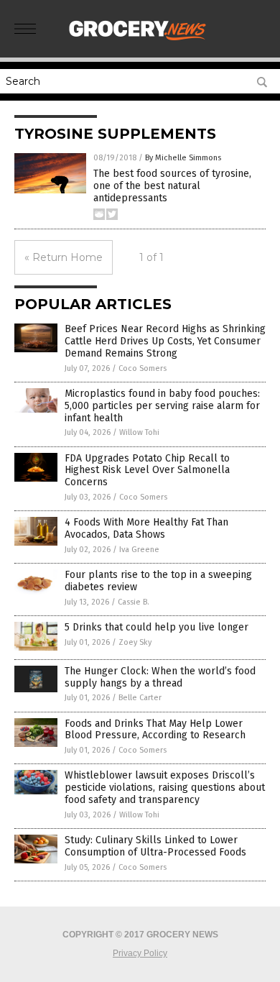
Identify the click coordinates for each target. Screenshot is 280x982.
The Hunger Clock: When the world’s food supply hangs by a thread (160, 677)
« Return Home (63, 257)
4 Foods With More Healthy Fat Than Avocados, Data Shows (146, 528)
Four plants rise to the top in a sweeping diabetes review (158, 581)
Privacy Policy (140, 953)
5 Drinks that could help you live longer (156, 627)
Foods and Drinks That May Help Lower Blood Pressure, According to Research (155, 729)
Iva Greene (139, 549)
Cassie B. (133, 602)
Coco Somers (142, 368)
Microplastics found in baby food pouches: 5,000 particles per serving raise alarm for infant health (162, 405)
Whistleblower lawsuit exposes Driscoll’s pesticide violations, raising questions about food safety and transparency (165, 787)
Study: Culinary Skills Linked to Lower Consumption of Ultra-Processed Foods (155, 846)
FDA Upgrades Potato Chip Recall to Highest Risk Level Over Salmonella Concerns (147, 470)
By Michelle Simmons (183, 157)
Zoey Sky (134, 642)
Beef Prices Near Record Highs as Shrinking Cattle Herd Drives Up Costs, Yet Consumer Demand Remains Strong (165, 341)
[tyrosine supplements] (140, 42)
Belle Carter (140, 697)
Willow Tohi (139, 432)
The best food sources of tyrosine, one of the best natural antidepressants (172, 186)
